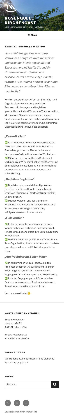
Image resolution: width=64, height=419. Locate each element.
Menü (34, 35)
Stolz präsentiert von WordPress (21, 411)
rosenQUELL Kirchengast (20, 20)
